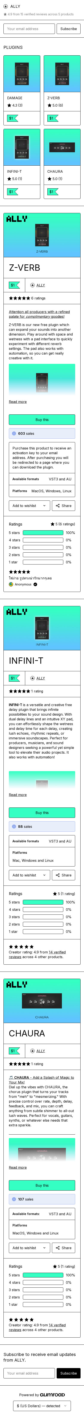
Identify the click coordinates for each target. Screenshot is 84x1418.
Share (67, 506)
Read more (18, 402)
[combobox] (29, 505)
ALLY (40, 285)
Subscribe (68, 29)
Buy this (42, 419)
